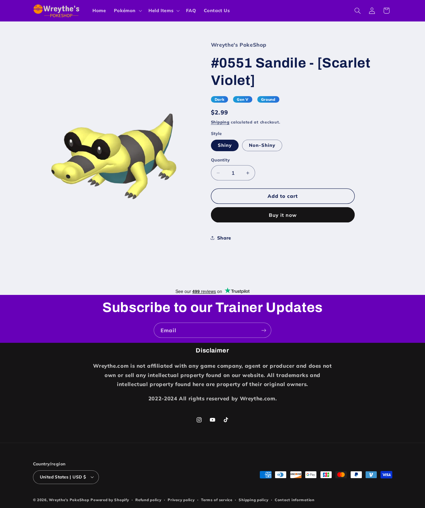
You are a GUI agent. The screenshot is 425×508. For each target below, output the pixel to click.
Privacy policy (181, 499)
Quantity (220, 159)
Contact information (295, 499)
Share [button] (224, 238)
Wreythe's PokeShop (69, 499)
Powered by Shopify (110, 499)
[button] (127, 10)
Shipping (220, 122)
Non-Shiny (262, 145)
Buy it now (283, 215)
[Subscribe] (264, 330)
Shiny (225, 145)
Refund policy (148, 499)
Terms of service (216, 499)
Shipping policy (253, 499)
